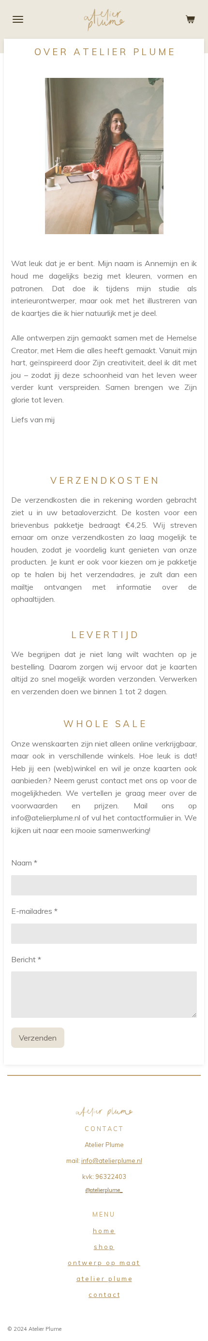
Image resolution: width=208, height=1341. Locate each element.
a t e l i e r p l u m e (104, 1278)
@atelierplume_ (104, 1190)
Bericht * (26, 959)
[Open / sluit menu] (18, 19)
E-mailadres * (34, 911)
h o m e (104, 1231)
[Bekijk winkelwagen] (190, 19)
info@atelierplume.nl (111, 1160)
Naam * (24, 862)
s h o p (104, 1247)
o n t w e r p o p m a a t (104, 1262)
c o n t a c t (104, 1294)
